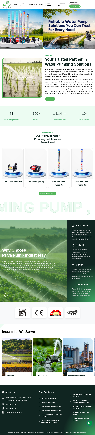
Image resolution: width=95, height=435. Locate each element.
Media (41, 4)
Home (16, 4)
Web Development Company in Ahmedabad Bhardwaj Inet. (69, 432)
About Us (22, 4)
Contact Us (61, 4)
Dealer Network (48, 4)
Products (31, 4)
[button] (90, 29)
